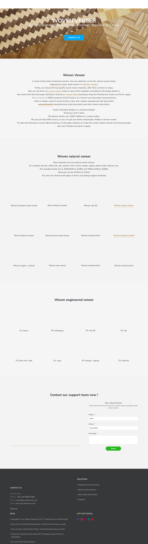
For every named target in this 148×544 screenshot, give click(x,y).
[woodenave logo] (16, 3)
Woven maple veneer (124, 205)
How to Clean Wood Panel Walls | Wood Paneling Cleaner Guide (38, 529)
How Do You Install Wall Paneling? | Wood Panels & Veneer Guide (38, 524)
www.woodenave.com (25, 503)
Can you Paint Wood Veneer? (23, 542)
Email (91, 424)
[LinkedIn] (89, 519)
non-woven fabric (70, 94)
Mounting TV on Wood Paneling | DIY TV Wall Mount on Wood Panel (39, 519)
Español (81, 499)
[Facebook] (78, 519)
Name (91, 414)
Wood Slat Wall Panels (87, 494)
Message (92, 433)
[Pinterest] (85, 519)
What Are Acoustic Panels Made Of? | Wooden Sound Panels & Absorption (37, 535)
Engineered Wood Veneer (88, 485)
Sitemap (14, 508)
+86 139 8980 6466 (26, 497)
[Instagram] (82, 519)
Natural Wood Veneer (87, 490)
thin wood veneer (53, 91)
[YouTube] (93, 519)
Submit (113, 448)
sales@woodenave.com (26, 500)
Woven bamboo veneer (124, 235)
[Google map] (45, 423)
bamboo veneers (90, 84)
